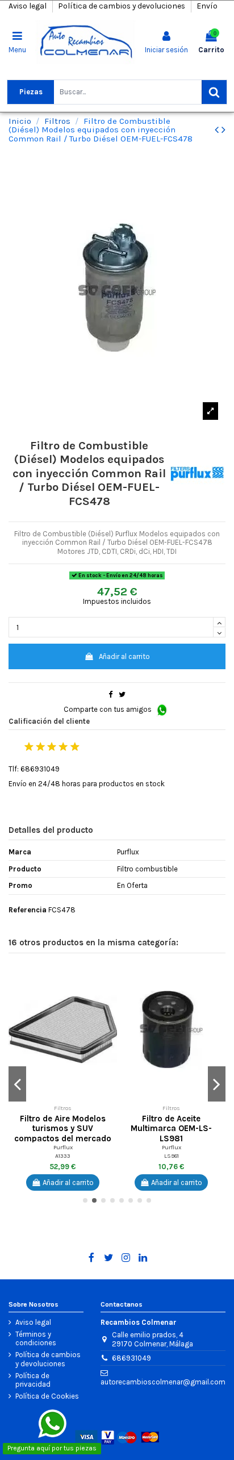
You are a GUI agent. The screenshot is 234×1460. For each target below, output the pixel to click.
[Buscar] (214, 92)
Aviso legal (28, 6)
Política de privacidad (33, 1380)
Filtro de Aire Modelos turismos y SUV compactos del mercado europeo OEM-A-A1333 (62, 1133)
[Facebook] (91, 1257)
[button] (109, 975)
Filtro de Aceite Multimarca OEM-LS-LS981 (171, 1128)
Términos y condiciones (35, 1339)
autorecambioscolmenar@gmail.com (163, 1382)
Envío (207, 6)
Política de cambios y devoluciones (122, 6)
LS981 (171, 1155)
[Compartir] (110, 694)
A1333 (62, 1155)
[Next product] (223, 129)
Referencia (28, 910)
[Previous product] (218, 129)
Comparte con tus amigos (108, 709)
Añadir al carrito (124, 656)
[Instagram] (125, 1257)
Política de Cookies (47, 1396)
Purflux (63, 1147)
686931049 (131, 1358)
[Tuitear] (122, 694)
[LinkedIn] (142, 1257)
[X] (108, 1257)
